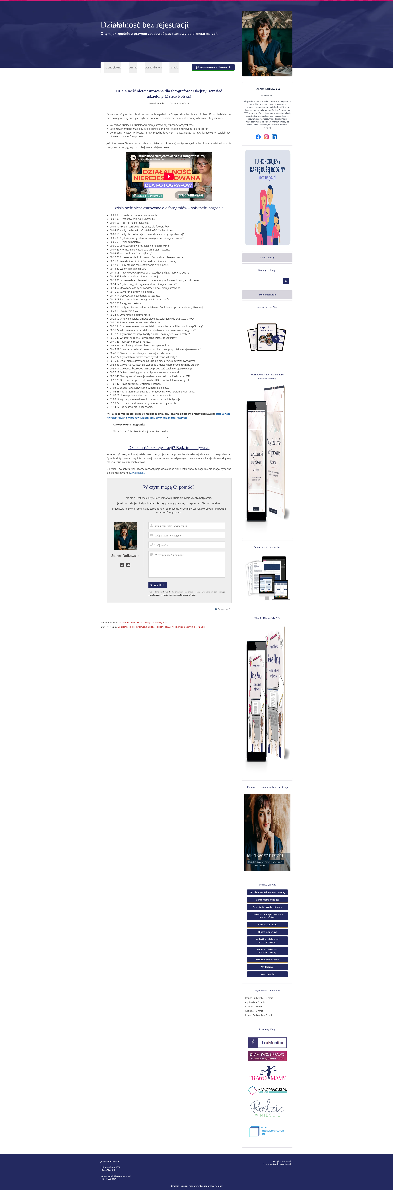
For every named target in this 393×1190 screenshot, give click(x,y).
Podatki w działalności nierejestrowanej (267, 940)
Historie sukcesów (267, 924)
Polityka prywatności (282, 1161)
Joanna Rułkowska (254, 997)
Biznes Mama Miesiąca (267, 899)
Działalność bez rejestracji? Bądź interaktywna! (169, 447)
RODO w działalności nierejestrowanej (267, 951)
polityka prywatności (186, 595)
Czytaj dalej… (137, 472)
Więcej (267, 127)
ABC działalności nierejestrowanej (267, 892)
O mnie (133, 67)
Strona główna (112, 67)
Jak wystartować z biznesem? (213, 67)
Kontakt (174, 67)
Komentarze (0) (224, 609)
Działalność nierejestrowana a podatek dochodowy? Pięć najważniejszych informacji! (161, 626)
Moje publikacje (267, 294)
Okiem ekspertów (267, 931)
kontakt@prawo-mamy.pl (118, 1175)
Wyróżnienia (267, 974)
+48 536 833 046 (111, 1178)
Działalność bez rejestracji (145, 24)
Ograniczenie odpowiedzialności (277, 1164)
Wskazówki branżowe (267, 959)
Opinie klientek (153, 67)
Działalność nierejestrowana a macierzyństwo (267, 916)
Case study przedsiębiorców (267, 907)
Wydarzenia (267, 966)
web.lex (219, 1185)
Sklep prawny (267, 257)
